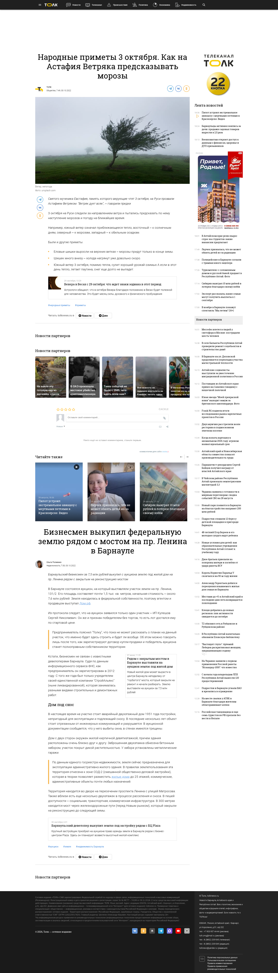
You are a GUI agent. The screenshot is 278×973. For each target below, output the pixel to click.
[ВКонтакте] (178, 88)
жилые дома (120, 777)
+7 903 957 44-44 (211, 931)
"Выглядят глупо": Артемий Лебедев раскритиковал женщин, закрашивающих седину (221, 647)
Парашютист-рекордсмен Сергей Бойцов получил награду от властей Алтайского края (221, 468)
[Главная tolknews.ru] (51, 5)
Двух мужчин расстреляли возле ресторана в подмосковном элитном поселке (221, 427)
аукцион (53, 846)
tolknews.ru (213, 896)
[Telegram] (170, 88)
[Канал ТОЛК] (103, 315)
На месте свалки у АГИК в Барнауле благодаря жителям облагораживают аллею (219, 701)
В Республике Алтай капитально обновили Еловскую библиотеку (221, 635)
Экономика (164, 5)
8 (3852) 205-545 (211, 940)
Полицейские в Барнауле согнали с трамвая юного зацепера (221, 261)
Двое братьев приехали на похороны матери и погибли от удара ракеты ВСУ (220, 562)
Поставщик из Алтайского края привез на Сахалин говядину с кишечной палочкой (220, 387)
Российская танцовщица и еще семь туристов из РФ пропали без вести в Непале (221, 715)
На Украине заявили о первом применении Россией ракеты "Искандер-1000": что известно (219, 664)
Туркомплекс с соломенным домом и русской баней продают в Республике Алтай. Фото (222, 273)
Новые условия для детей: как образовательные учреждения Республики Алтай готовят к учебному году (219, 547)
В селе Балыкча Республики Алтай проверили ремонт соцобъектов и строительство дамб (222, 346)
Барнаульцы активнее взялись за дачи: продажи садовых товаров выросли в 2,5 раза (221, 129)
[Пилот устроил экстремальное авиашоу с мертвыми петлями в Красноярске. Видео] (59, 492)
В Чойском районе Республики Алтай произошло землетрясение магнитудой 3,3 (221, 481)
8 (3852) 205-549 (211, 944)
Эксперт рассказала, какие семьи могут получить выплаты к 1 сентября (221, 297)
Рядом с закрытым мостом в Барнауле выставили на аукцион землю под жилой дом (150, 662)
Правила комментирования (219, 963)
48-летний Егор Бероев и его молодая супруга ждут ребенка (220, 534)
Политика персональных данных (222, 957)
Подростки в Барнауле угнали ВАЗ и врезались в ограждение (221, 690)
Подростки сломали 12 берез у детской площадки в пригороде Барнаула (220, 522)
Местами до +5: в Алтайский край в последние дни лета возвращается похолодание (222, 600)
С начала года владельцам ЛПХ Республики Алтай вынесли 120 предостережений (220, 677)
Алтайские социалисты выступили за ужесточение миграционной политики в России (222, 373)
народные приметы (59, 305)
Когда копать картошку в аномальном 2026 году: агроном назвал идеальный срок (220, 441)
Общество (51, 90)
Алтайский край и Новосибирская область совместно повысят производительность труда (222, 454)
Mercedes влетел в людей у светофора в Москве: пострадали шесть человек (221, 332)
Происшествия (120, 5)
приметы (80, 305)
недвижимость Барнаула (90, 846)
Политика (143, 5)
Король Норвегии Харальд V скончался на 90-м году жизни (219, 574)
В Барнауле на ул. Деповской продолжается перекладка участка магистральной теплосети (222, 359)
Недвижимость (188, 5)
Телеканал (97, 5)
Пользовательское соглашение (221, 960)
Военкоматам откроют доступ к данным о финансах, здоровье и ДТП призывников (220, 142)
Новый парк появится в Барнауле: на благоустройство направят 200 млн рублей (221, 508)
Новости (76, 5)
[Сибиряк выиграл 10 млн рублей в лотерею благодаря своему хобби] (163, 492)
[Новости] (84, 315)
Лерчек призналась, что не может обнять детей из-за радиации (110, 509)
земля (67, 846)
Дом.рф (85, 603)
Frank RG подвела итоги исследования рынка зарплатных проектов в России (221, 414)
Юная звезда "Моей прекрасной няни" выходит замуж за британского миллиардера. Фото (221, 400)
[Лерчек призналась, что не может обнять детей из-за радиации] (111, 492)
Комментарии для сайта (154, 452)
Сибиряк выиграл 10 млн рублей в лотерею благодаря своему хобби (164, 509)
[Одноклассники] (186, 88)
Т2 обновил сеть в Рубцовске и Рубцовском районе (219, 625)
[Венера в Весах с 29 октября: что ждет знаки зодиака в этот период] (54, 288)
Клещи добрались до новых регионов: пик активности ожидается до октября (218, 613)
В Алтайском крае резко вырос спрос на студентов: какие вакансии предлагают (219, 239)
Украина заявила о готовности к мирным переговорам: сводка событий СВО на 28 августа (220, 495)
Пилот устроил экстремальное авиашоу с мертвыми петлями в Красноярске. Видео (57, 507)
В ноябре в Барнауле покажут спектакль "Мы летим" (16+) (219, 309)
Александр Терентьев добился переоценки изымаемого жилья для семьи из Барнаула (220, 586)
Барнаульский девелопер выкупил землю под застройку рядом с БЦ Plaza (105, 825)
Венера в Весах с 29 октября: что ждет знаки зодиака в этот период (112, 284)
